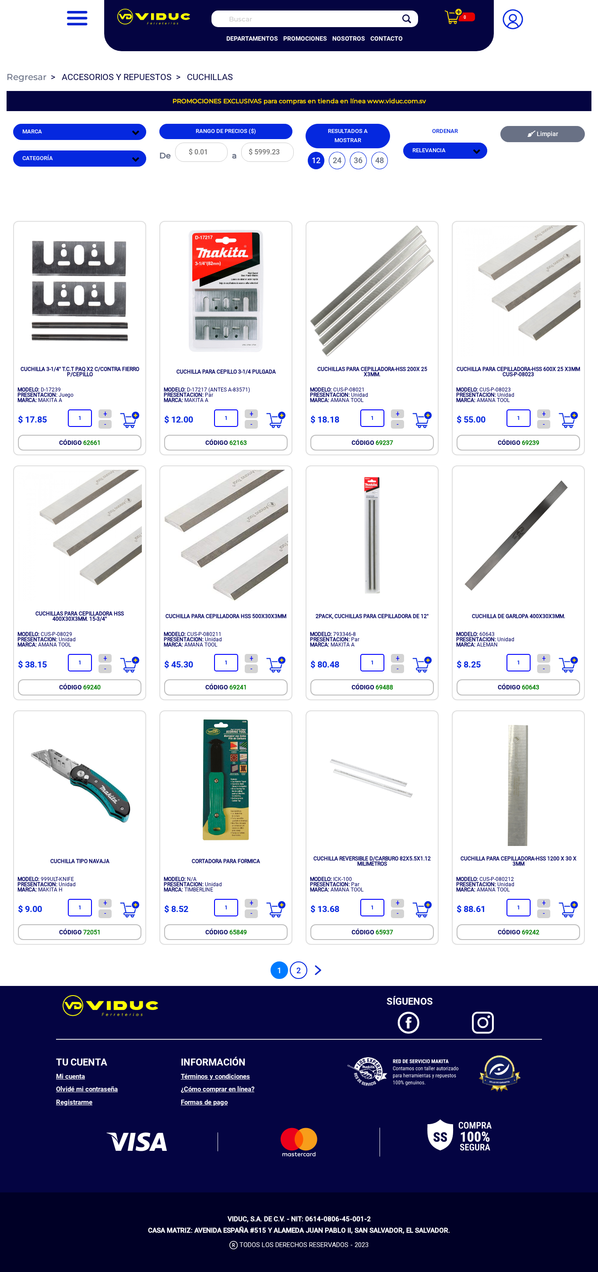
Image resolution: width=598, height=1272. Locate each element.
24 (337, 160)
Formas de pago (204, 1102)
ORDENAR (445, 131)
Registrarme (74, 1102)
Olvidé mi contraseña (87, 1089)
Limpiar (546, 134)
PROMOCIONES (305, 38)
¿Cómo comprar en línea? (217, 1089)
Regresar (26, 77)
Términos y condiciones (215, 1076)
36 (358, 160)
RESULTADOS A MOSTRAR (348, 135)
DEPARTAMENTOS (252, 38)
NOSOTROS (348, 38)
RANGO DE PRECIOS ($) (226, 131)
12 (316, 160)
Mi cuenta (70, 1076)
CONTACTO (386, 38)
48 (379, 160)
